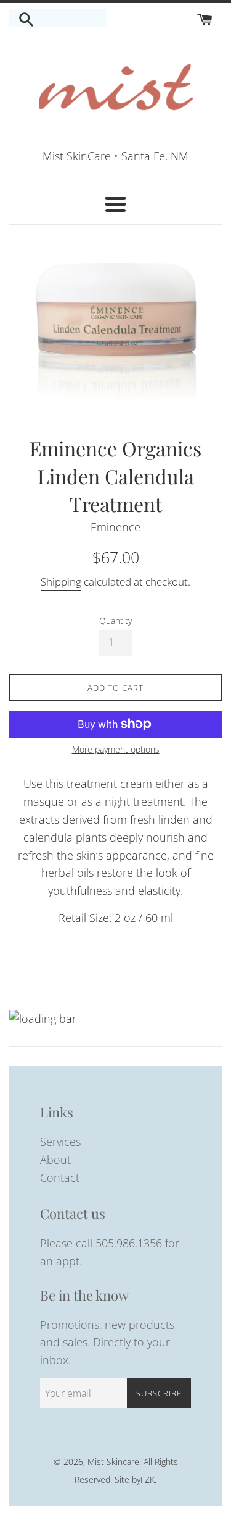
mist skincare (113, 1461)
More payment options (116, 749)
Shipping (61, 582)
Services (60, 1141)
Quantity (115, 620)
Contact (59, 1177)
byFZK (143, 1479)
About (55, 1159)
